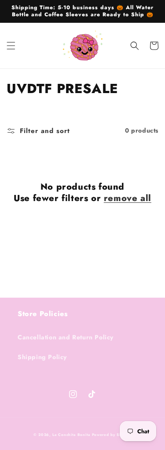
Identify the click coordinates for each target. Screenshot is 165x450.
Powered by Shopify (112, 434)
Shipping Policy (42, 357)
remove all (127, 198)
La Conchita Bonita (71, 434)
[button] (11, 45)
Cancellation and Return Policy (66, 337)
